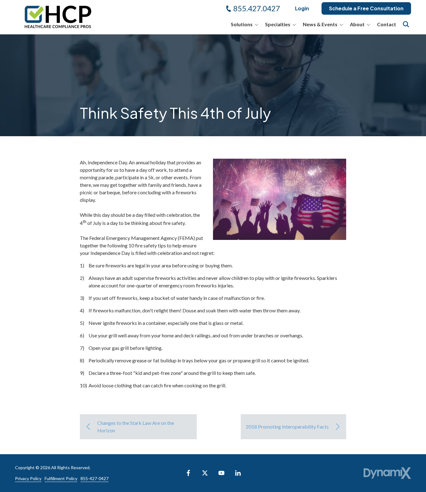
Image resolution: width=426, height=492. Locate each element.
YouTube (221, 473)
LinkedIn (238, 473)
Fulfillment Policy (61, 478)
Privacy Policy (28, 478)
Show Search (406, 24)
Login (302, 8)
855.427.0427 (256, 8)
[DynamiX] (387, 473)
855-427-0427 (94, 478)
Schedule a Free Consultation (366, 8)
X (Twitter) (205, 473)
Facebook (188, 473)
